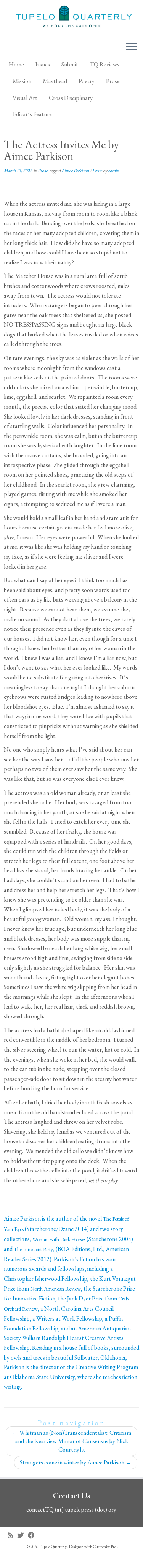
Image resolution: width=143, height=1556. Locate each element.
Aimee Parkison (75, 170)
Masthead (55, 81)
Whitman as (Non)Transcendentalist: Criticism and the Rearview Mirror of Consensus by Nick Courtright (71, 1441)
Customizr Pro (104, 1546)
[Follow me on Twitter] (22, 1535)
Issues (42, 64)
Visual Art (25, 98)
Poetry (87, 81)
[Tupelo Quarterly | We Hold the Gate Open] (71, 17)
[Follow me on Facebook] (33, 1535)
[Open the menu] (131, 46)
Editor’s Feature (32, 114)
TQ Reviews (104, 64)
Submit (69, 64)
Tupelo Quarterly (53, 1546)
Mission (22, 81)
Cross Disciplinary (71, 98)
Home (16, 64)
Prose (113, 81)
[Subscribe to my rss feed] (12, 1535)
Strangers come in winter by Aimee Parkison (76, 1462)
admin (113, 170)
